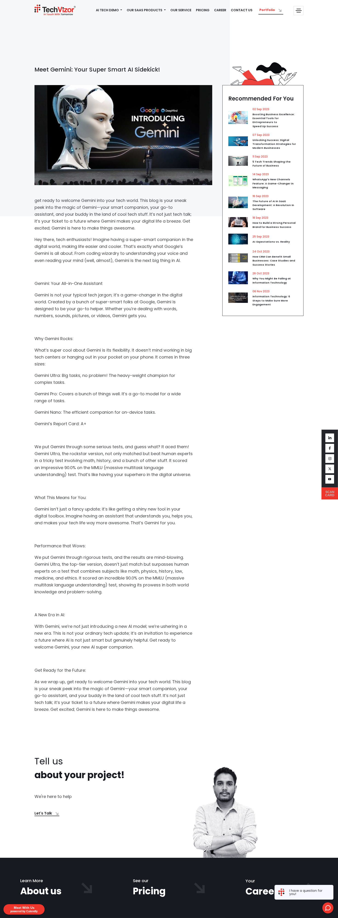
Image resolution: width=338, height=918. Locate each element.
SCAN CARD (329, 493)
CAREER (220, 10)
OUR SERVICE (180, 10)
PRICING (202, 10)
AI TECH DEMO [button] (108, 10)
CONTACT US (241, 10)
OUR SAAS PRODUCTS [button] (145, 10)
